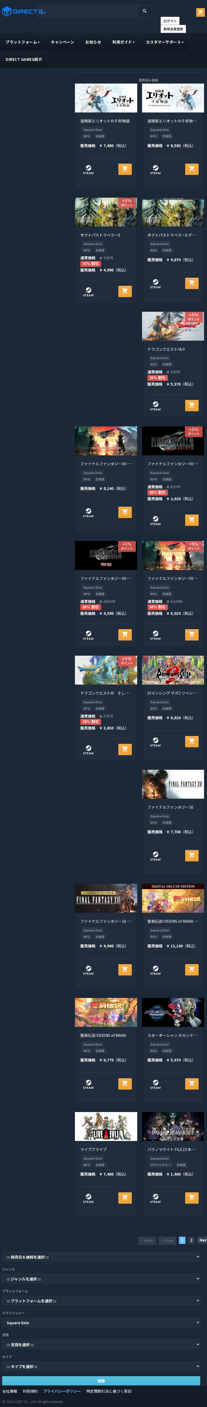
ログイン (170, 20)
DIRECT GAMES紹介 (24, 59)
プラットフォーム (21, 42)
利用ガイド (122, 42)
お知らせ (93, 42)
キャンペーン (62, 42)
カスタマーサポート (163, 42)
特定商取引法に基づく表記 (109, 1391)
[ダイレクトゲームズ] (23, 11)
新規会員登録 (173, 28)
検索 (101, 1380)
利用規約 (30, 1391)
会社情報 (9, 1391)
